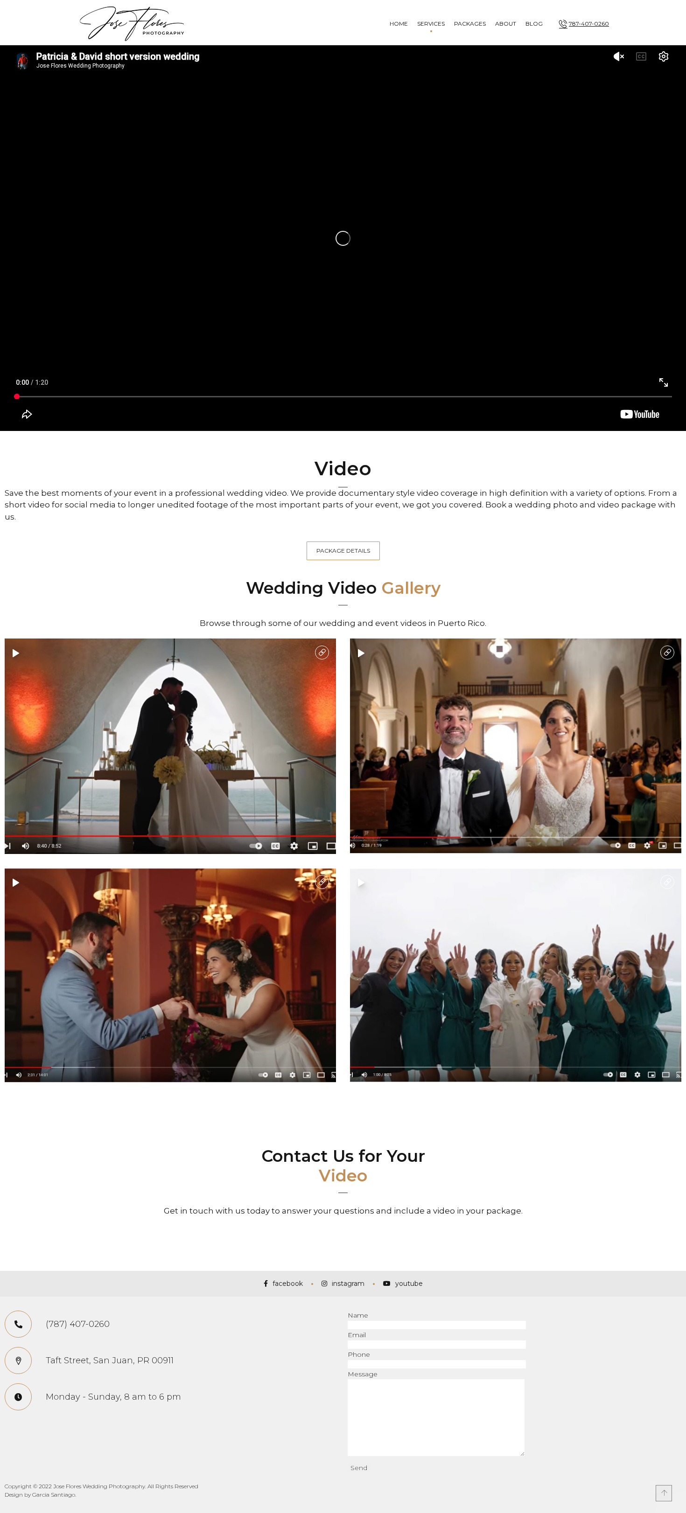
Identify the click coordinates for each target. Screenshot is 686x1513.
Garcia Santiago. (54, 1494)
